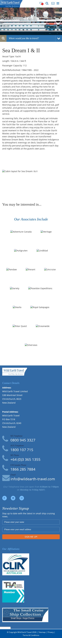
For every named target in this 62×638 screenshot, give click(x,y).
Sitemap (42, 632)
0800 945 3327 (22, 440)
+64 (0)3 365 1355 (25, 459)
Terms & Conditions (31, 635)
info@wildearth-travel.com (33, 478)
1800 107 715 (21, 449)
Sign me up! (31, 536)
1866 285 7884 (22, 469)
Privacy (51, 632)
